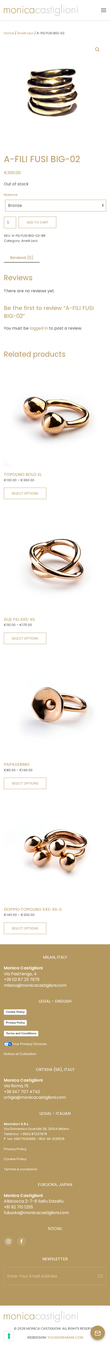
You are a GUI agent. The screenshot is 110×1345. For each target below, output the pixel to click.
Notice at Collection (20, 1053)
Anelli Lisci (25, 33)
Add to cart (37, 222)
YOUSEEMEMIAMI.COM (65, 1337)
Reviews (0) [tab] (22, 258)
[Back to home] (41, 10)
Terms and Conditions (21, 1033)
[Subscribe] (100, 1276)
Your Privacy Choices (29, 1043)
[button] (103, 10)
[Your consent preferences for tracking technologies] (9, 1336)
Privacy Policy (15, 1022)
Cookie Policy (15, 1012)
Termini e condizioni (20, 1169)
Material (10, 194)
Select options (25, 493)
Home (9, 33)
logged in (39, 328)
